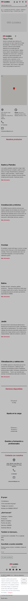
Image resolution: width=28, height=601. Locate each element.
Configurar (10, 592)
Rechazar (24, 582)
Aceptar (24, 579)
